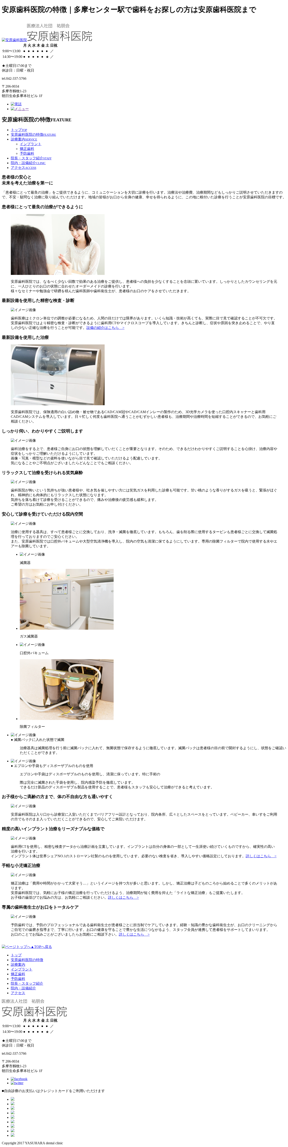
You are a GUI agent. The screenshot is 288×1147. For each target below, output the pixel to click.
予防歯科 (27, 153)
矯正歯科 (27, 149)
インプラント (30, 144)
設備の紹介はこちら (105, 328)
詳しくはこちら (261, 856)
